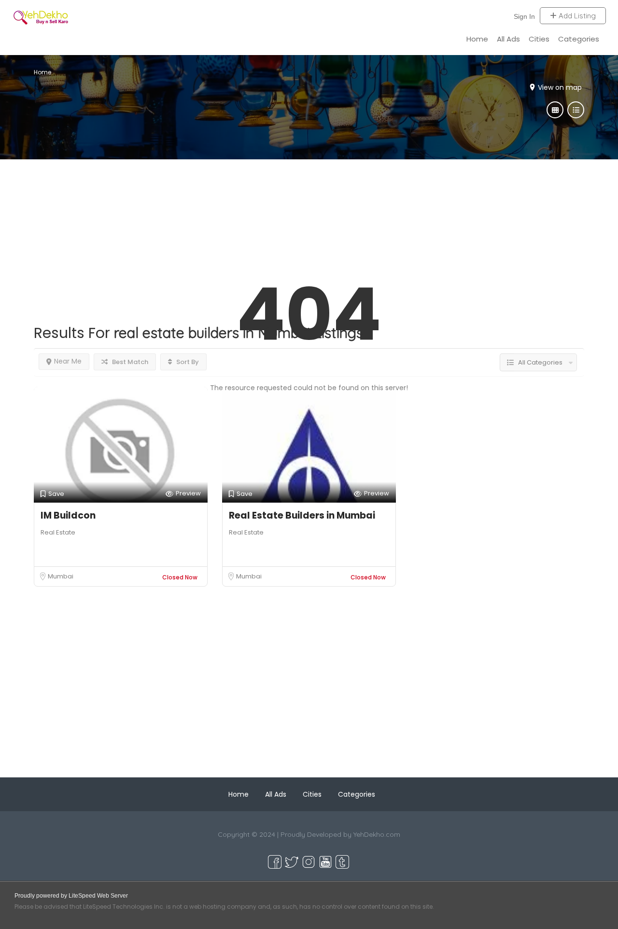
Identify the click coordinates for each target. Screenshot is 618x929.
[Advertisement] (309, 227)
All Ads (508, 39)
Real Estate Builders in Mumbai (302, 515)
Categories (578, 39)
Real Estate (58, 532)
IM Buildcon (68, 515)
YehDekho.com (376, 834)
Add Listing (576, 15)
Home (477, 39)
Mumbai (60, 576)
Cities (539, 39)
